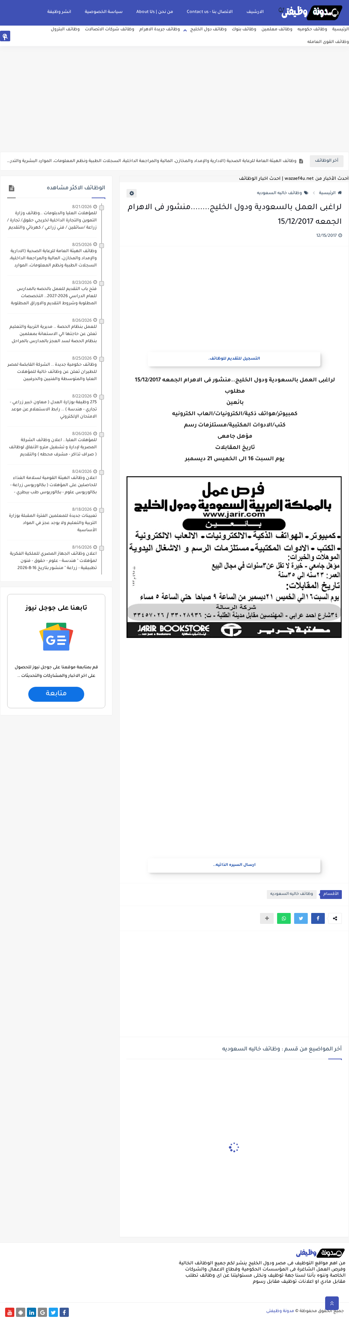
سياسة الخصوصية (104, 12)
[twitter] (15, 37)
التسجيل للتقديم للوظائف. (234, 359)
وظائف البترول (65, 29)
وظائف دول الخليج (208, 29)
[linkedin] (37, 37)
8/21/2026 (82, 206)
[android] (48, 37)
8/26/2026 (82, 320)
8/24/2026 (82, 471)
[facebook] (4, 37)
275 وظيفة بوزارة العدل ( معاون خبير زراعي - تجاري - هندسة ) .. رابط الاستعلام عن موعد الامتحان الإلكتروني (53, 409)
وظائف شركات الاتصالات (109, 29)
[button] (318, 918)
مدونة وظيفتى (280, 1311)
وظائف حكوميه (312, 29)
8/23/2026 (82, 282)
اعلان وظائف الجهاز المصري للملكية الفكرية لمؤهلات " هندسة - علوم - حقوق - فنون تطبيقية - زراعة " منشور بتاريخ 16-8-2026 (53, 561)
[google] (26, 37)
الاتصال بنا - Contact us (210, 12)
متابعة (56, 694)
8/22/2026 (82, 396)
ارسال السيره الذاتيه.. (234, 865)
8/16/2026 (82, 547)
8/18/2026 (82, 509)
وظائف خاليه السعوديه (279, 193)
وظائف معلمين (276, 29)
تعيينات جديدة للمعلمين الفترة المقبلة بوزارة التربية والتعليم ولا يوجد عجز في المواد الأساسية (53, 523)
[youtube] (59, 37)
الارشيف (255, 12)
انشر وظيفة (59, 12)
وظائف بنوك (244, 29)
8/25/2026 (82, 244)
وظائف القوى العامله (328, 42)
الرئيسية (340, 29)
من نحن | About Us (154, 12)
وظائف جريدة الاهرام (159, 29)
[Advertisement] (174, 99)
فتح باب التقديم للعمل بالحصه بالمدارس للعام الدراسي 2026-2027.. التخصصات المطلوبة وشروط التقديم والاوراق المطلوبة (54, 296)
